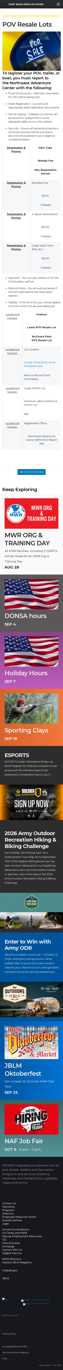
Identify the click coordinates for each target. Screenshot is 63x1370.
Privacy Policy (9, 1334)
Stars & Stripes (11, 1243)
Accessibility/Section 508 (14, 1346)
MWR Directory (12, 1259)
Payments (8, 1207)
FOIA (4, 1359)
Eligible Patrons (12, 1253)
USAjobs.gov (9, 1270)
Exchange (8, 1246)
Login (5, 1224)
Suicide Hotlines (12, 1220)
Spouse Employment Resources (22, 1236)
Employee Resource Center (19, 1217)
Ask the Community (31, 471)
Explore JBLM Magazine (17, 1262)
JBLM (5, 1278)
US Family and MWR (14, 1233)
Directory (8, 1213)
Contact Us (9, 1203)
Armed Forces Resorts (15, 1229)
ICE (4, 1240)
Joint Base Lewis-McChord (26, 4)
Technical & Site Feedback (15, 1352)
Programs (8, 1210)
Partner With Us (12, 1250)
